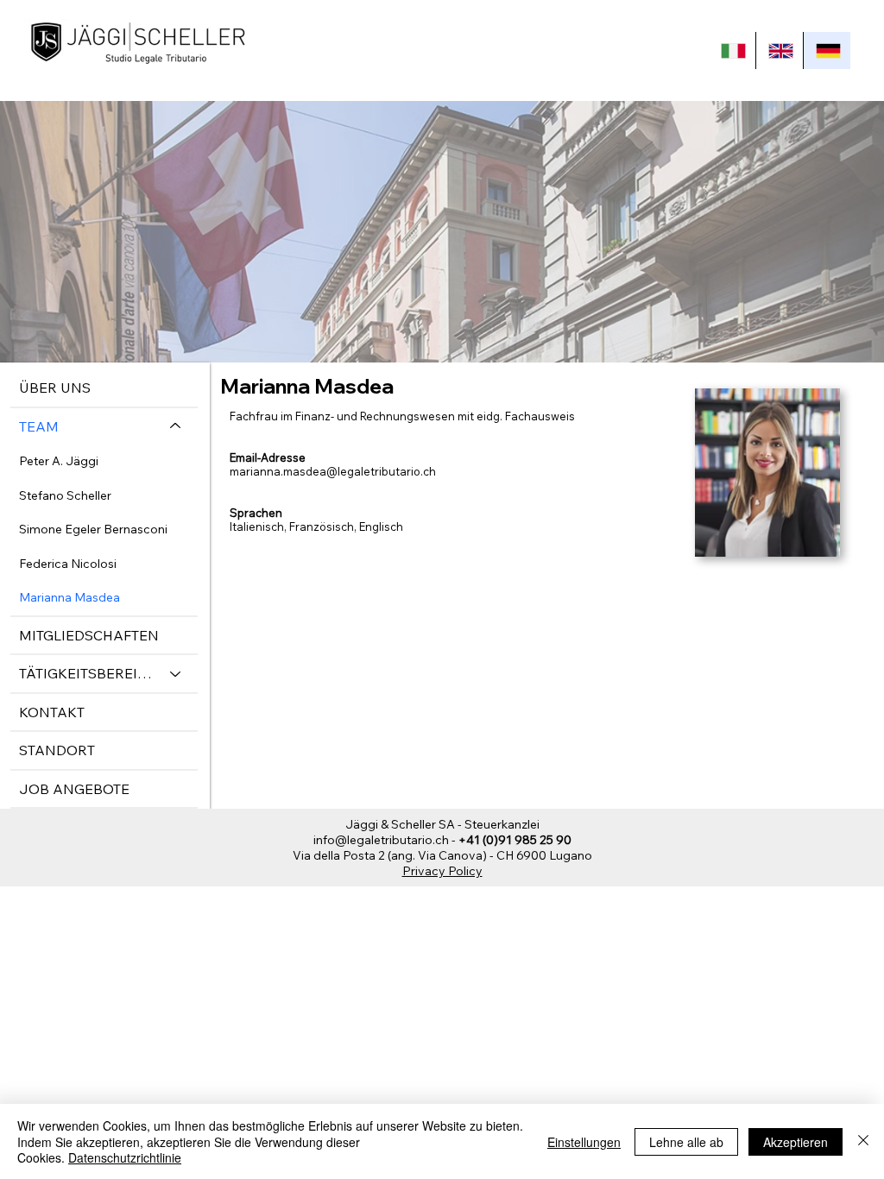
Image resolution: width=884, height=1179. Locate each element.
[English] (779, 50)
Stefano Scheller (65, 495)
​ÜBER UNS (55, 387)
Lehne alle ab (686, 1142)
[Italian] (732, 50)
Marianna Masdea (69, 597)
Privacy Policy (442, 871)
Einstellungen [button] (584, 1142)
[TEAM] (176, 426)
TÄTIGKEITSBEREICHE (87, 673)
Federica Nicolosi (68, 563)
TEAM (39, 426)
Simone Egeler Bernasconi (93, 529)
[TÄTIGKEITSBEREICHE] (176, 673)
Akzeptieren (795, 1142)
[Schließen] (863, 1141)
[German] (826, 50)
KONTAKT (52, 712)
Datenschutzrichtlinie (124, 1157)
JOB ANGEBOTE (74, 789)
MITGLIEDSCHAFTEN (89, 635)
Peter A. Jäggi (58, 461)
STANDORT (57, 750)
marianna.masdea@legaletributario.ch (333, 471)
